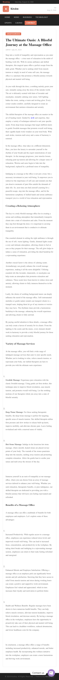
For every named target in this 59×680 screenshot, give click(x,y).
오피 (32, 117)
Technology (42, 17)
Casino (18, 23)
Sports (8, 23)
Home (7, 17)
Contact (30, 23)
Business (27, 17)
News (16, 17)
